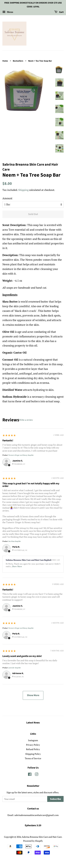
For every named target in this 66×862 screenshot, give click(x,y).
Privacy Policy (33, 744)
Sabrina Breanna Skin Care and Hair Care (42, 836)
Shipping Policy (33, 753)
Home (5, 60)
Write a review (26, 420)
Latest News (33, 722)
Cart (61, 12)
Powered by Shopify (33, 840)
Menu (9, 11)
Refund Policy (33, 749)
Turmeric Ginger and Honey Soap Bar (21, 455)
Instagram (33, 740)
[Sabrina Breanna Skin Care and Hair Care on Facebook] (30, 774)
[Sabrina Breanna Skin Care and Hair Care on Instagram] (36, 774)
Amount (7, 198)
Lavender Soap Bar (14, 668)
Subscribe (55, 799)
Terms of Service (33, 758)
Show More (17, 566)
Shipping (23, 190)
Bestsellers (18, 60)
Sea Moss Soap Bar (14, 541)
